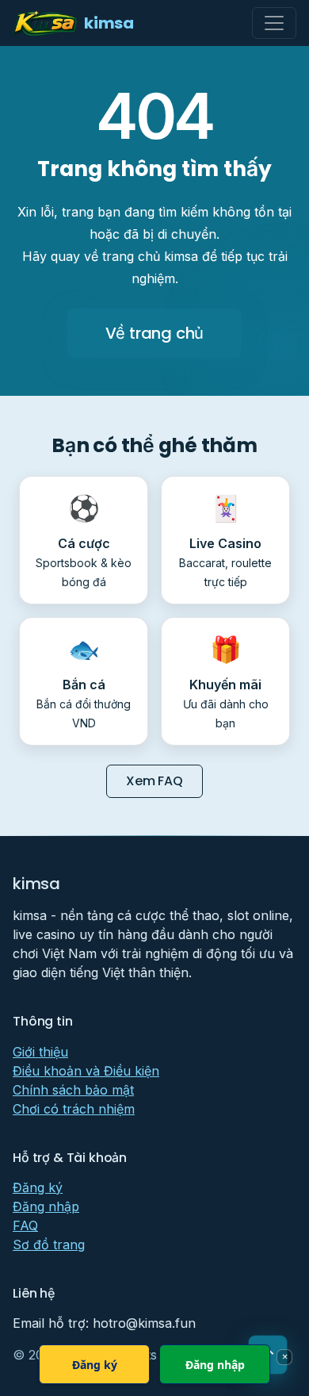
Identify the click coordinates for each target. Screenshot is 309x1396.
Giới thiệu (40, 1052)
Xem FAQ (154, 781)
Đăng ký (38, 1187)
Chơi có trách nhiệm (74, 1109)
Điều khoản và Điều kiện (86, 1071)
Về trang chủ (154, 333)
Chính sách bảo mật (73, 1090)
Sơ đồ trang (49, 1244)
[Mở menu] (274, 23)
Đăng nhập (46, 1206)
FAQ (25, 1225)
